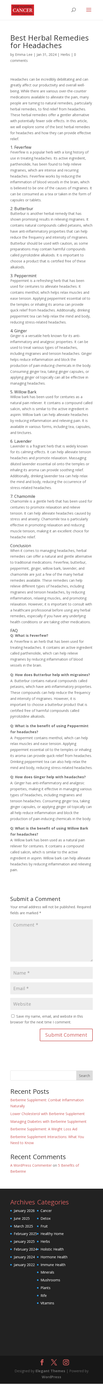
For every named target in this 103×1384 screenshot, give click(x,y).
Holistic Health (52, 1249)
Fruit (44, 1226)
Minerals (47, 1272)
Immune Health (53, 1264)
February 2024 (25, 1249)
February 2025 (25, 1233)
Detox (45, 1218)
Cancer (46, 1210)
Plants (45, 1287)
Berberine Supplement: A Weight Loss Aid (43, 1129)
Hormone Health (54, 1257)
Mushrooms (50, 1280)
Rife (43, 1295)
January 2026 (24, 1210)
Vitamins (47, 1303)
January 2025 (24, 1241)
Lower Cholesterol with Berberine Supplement (47, 1113)
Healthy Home (52, 1233)
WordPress (51, 1376)
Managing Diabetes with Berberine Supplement (48, 1121)
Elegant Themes (50, 1370)
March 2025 (23, 1226)
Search (84, 1075)
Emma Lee (23, 54)
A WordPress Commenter (31, 1165)
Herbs (65, 54)
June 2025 (22, 1218)
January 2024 (24, 1257)
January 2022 (24, 1264)
